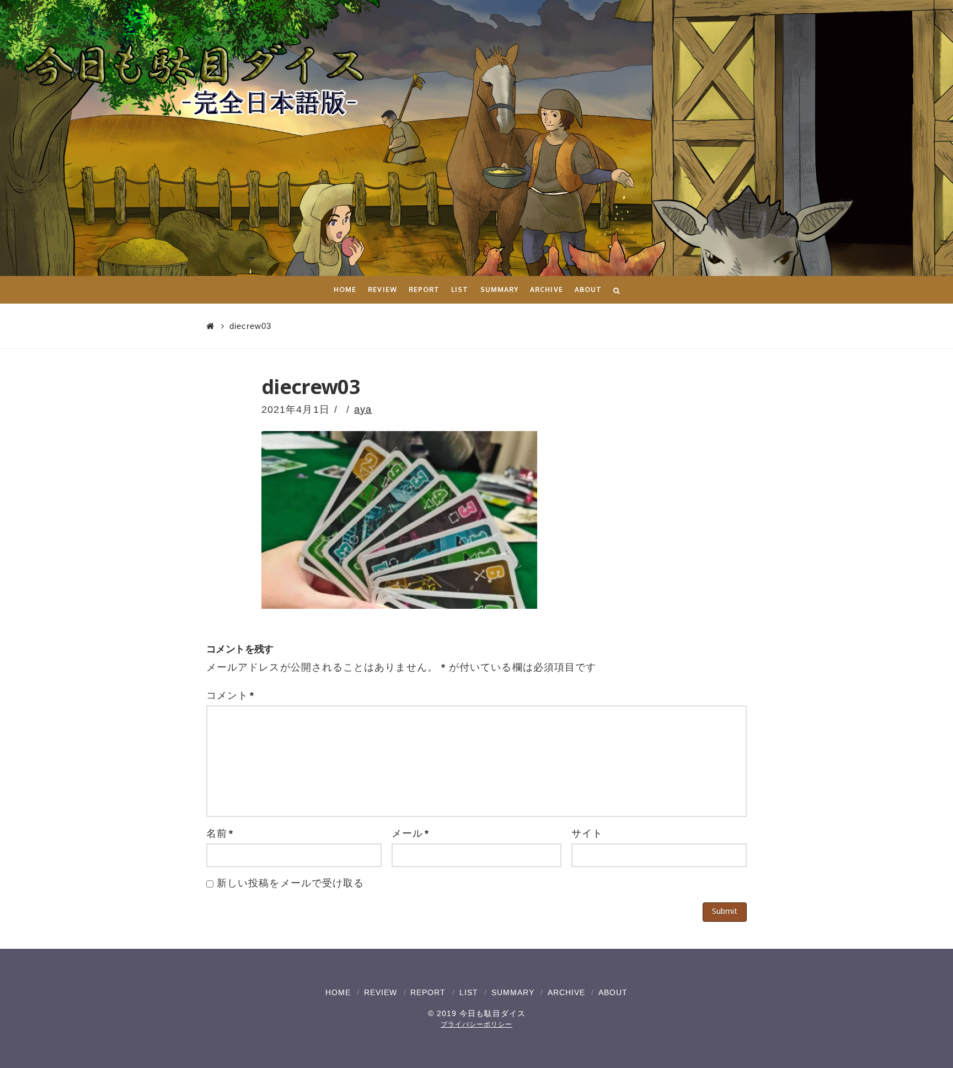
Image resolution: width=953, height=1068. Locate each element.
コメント (230, 695)
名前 (219, 833)
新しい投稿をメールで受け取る (290, 883)
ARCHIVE (566, 992)
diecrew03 (250, 326)
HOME (338, 992)
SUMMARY (512, 992)
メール (410, 833)
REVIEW (380, 992)
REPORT (428, 992)
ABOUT (613, 992)
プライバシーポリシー (476, 1024)
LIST (468, 992)
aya (363, 409)
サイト (587, 833)
